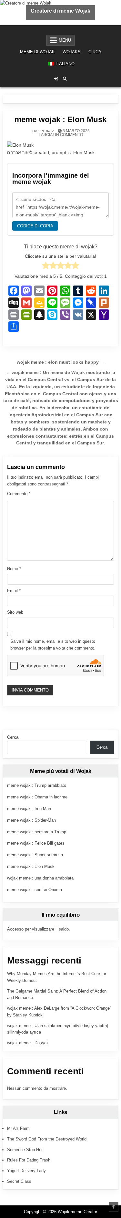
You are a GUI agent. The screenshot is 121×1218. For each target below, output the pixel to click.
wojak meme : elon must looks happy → (61, 362)
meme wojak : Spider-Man (31, 820)
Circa (94, 51)
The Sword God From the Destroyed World (46, 1139)
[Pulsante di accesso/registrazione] (56, 79)
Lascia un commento (61, 135)
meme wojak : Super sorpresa (35, 854)
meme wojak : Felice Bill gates (36, 843)
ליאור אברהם (43, 131)
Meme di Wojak (37, 51)
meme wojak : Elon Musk (31, 866)
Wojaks (72, 51)
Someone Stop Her (25, 1149)
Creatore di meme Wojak (60, 11)
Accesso (15, 929)
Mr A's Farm (18, 1128)
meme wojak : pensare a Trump (36, 831)
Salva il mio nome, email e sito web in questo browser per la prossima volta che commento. (53, 645)
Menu (65, 40)
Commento (18, 493)
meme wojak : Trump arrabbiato (36, 785)
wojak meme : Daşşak (28, 1042)
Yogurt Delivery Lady (26, 1170)
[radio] (45, 267)
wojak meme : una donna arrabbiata (40, 878)
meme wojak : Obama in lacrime (37, 797)
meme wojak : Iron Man (29, 808)
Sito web (15, 612)
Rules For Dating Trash (28, 1160)
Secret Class (19, 1181)
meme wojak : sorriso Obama (34, 889)
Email (14, 590)
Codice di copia (35, 226)
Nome (14, 568)
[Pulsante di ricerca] (65, 79)
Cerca (12, 737)
